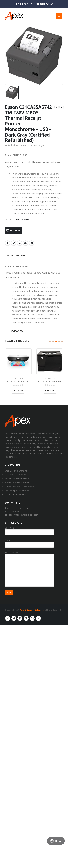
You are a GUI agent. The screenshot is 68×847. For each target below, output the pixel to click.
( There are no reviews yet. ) (32, 145)
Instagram (26, 618)
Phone (8, 540)
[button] (50, 341)
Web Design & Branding (16, 470)
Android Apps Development (18, 490)
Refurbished (22, 219)
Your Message (11, 552)
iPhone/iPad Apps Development (20, 486)
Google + (25, 243)
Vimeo (38, 618)
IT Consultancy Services (16, 494)
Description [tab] (17, 255)
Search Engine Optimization (18, 478)
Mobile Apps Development (17, 482)
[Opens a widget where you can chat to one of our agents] (56, 841)
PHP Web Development (16, 474)
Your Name (10, 527)
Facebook (7, 243)
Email (31, 243)
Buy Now (15, 230)
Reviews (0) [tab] (16, 331)
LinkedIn (19, 243)
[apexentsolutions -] (14, 16)
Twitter (13, 243)
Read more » (11, 456)
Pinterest (19, 618)
